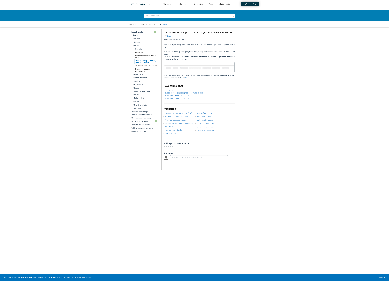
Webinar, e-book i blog (140, 131)
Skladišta (137, 101)
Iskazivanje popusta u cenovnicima (143, 70)
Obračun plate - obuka (207, 123)
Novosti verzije (172, 133)
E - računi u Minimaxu (206, 127)
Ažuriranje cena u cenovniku (146, 66)
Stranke (137, 39)
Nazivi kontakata (140, 105)
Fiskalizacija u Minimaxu (207, 130)
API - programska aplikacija (142, 128)
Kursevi (137, 88)
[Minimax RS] (138, 2)
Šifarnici (156, 24)
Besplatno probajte (250, 4)
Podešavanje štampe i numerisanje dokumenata (142, 113)
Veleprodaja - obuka (206, 116)
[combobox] (187, 16)
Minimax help (133, 24)
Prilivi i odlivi (139, 98)
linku (187, 78)
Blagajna (137, 108)
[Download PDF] (166, 36)
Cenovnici (165, 24)
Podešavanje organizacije (142, 118)
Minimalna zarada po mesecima (179, 116)
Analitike (137, 81)
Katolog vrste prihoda (175, 130)
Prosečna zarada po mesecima (178, 120)
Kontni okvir (138, 74)
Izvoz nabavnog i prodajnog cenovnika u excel (145, 62)
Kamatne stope (140, 84)
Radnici (137, 42)
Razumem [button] (382, 277)
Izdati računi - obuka (206, 113)
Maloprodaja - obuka (206, 120)
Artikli (136, 45)
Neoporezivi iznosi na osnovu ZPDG (180, 113)
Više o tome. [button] (86, 277)
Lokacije (137, 95)
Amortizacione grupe (142, 91)
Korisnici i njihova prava (141, 125)
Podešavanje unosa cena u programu (145, 56)
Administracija (146, 24)
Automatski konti (140, 78)
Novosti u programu (144, 121)
